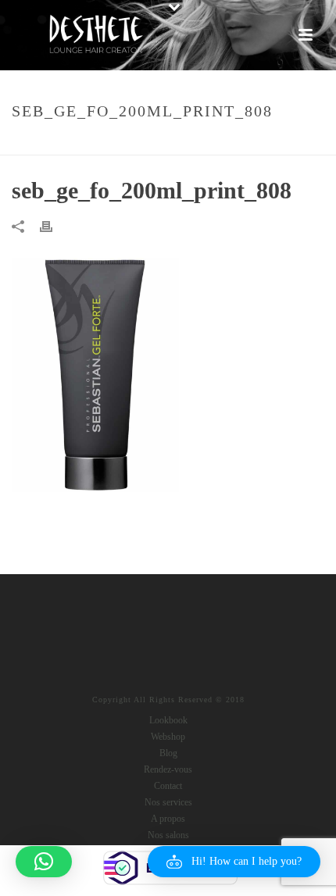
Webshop (168, 736)
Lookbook (168, 720)
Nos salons (168, 835)
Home (94, 144)
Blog (168, 753)
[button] (234, 861)
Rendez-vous (168, 769)
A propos (168, 818)
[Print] (54, 225)
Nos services (168, 802)
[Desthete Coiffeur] (95, 35)
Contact (168, 785)
